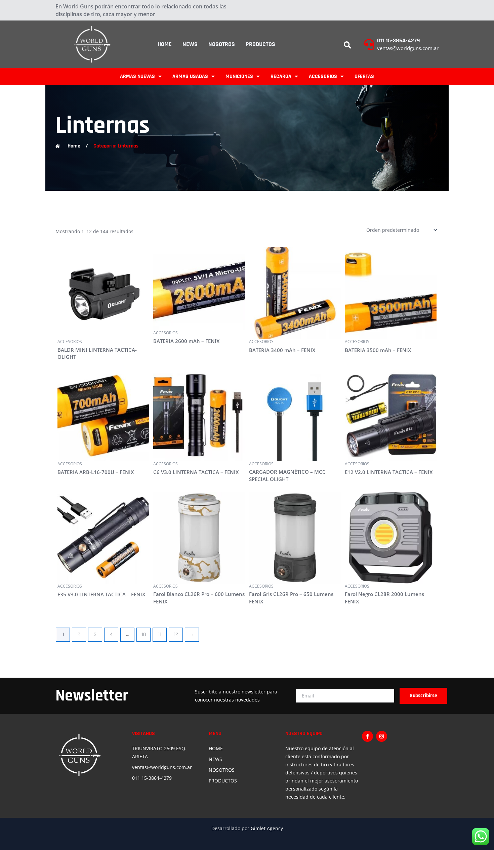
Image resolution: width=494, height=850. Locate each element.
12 (176, 634)
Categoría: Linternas (115, 146)
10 (143, 634)
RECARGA (281, 76)
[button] (347, 45)
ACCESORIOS (323, 76)
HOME (165, 44)
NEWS (190, 44)
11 (159, 634)
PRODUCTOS (260, 44)
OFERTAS (364, 76)
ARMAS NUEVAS (137, 76)
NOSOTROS (221, 44)
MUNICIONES (239, 76)
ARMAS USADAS (190, 76)
